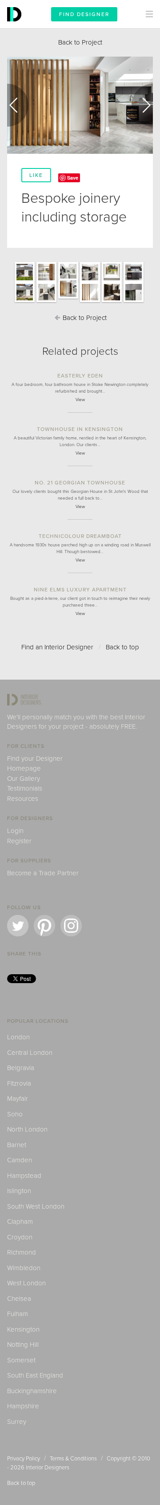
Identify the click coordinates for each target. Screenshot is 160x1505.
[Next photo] (142, 105)
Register (19, 841)
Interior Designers (47, 1467)
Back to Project (80, 42)
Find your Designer (35, 759)
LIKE (36, 175)
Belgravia (20, 1068)
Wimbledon (23, 1268)
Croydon (19, 1237)
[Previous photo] (17, 105)
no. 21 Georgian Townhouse (80, 483)
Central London (29, 1053)
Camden (19, 1160)
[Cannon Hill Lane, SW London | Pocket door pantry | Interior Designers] (46, 302)
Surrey (16, 1422)
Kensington (23, 1329)
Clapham (20, 1222)
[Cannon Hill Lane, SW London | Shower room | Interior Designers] (112, 302)
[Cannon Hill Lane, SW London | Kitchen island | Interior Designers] (90, 281)
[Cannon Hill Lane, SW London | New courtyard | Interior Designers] (25, 302)
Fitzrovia (19, 1083)
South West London (35, 1206)
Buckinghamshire (32, 1391)
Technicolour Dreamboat (80, 536)
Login (15, 831)
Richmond (21, 1252)
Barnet (16, 1145)
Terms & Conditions (73, 1458)
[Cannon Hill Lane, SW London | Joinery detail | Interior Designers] (90, 302)
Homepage (24, 768)
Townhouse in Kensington (80, 429)
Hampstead (24, 1176)
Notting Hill (23, 1345)
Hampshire (23, 1406)
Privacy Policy (23, 1458)
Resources (22, 799)
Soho (15, 1114)
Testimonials (24, 788)
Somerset (21, 1360)
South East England (35, 1375)
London (18, 1037)
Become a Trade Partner (43, 873)
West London (26, 1283)
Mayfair (17, 1099)
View (80, 399)
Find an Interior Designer (57, 647)
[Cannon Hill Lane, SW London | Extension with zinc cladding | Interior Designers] (134, 302)
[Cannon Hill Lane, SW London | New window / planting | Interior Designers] (112, 281)
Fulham (17, 1314)
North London (27, 1129)
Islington (19, 1191)
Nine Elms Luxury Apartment (80, 589)
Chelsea (19, 1299)
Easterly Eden (80, 376)
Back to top (122, 647)
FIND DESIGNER (84, 14)
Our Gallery (23, 779)
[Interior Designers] (15, 26)
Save (72, 177)
